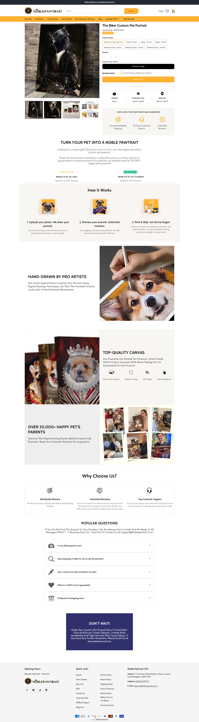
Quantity (105, 52)
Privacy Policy (105, 675)
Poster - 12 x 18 (146, 42)
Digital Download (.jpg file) (113, 42)
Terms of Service (107, 689)
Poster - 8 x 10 (132, 42)
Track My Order (82, 698)
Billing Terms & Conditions (106, 699)
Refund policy (106, 693)
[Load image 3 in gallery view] (71, 110)
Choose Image (138, 66)
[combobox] (101, 11)
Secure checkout (107, 705)
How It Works (81, 679)
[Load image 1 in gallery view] (34, 110)
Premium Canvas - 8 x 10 (112, 47)
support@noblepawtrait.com (99, 641)
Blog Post (80, 707)
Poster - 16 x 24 (160, 42)
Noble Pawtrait (102, 719)
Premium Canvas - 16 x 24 (156, 47)
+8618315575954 (142, 681)
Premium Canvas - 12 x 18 (134, 47)
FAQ (78, 689)
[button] (99, 545)
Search (79, 675)
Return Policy (105, 679)
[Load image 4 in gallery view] (90, 110)
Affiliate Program (83, 702)
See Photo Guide (108, 73)
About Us (80, 684)
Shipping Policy (106, 684)
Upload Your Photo (110, 62)
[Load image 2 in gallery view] (52, 110)
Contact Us (80, 693)
